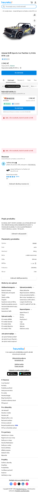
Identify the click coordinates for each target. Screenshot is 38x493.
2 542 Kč (32, 98)
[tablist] (19, 80)
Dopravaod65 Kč (30, 101)
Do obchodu (19, 108)
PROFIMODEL (32, 165)
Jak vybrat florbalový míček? (9, 337)
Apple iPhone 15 (24, 313)
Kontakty (3, 386)
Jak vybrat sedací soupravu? (9, 341)
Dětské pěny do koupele (8, 293)
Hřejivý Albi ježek (24, 290)
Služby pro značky (6, 445)
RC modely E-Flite (6, 329)
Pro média (4, 393)
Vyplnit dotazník (19, 366)
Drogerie (4, 300)
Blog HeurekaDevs (6, 398)
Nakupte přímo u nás (7, 418)
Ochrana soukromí (6, 423)
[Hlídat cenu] (34, 20)
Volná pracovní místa (7, 390)
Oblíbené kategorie (8, 287)
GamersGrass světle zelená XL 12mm (28, 300)
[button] (11, 80)
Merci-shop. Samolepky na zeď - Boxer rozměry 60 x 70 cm (28, 297)
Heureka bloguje (5, 395)
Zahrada (22, 324)
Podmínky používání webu (22, 491)
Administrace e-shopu (7, 435)
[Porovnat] (34, 15)
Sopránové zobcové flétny (9, 302)
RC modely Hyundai (7, 322)
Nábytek (22, 326)
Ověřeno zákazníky (6, 463)
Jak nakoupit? (5, 410)
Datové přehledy (6, 448)
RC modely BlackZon (7, 326)
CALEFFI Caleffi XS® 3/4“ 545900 (28, 304)
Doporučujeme (25, 309)
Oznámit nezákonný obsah (8, 400)
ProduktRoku (5, 468)
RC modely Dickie (6, 324)
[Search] (4, 80)
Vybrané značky (7, 316)
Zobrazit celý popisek (19, 234)
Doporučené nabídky (14, 86)
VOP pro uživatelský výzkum (9, 428)
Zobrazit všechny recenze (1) (19, 184)
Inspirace (3, 473)
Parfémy (22, 315)
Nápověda (4, 455)
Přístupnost (4, 403)
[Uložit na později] (34, 26)
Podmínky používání (6, 388)
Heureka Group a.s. (21, 489)
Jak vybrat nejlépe (8, 334)
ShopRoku (4, 465)
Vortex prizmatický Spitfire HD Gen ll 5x (28, 295)
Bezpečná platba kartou (7, 425)
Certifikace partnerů (6, 470)
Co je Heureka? (5, 383)
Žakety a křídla (5, 297)
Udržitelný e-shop (6, 475)
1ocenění (16, 104)
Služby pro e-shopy (6, 440)
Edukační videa (5, 453)
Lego (21, 322)
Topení (3, 295)
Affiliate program (5, 450)
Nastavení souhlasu (6, 420)
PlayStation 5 (23, 319)
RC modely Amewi (7, 11)
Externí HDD (5, 309)
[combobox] (19, 6)
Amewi (34, 243)
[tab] (11, 80)
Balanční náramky (6, 290)
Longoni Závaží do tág (26, 302)
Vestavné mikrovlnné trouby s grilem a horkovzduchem (10, 307)
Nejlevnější (25, 86)
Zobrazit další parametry (19, 278)
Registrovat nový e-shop (8, 438)
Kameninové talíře (6, 311)
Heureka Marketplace (7, 443)
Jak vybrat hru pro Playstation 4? (10, 339)
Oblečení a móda (24, 329)
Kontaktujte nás (19, 360)
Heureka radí (4, 415)
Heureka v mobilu (6, 413)
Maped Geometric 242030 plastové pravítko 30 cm (28, 293)
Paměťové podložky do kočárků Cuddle (10, 304)
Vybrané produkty (26, 287)
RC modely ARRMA (7, 319)
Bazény (22, 317)
